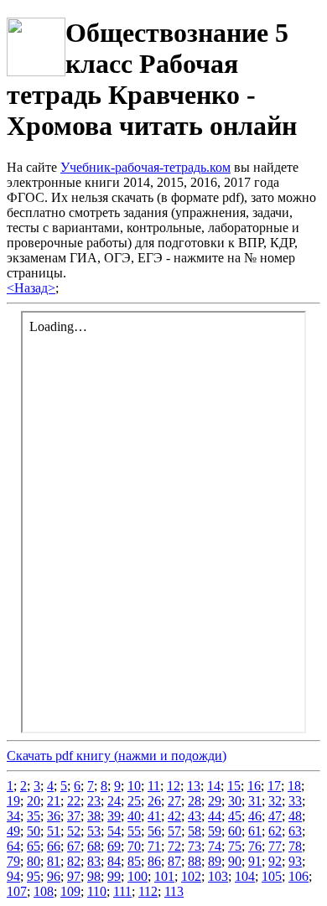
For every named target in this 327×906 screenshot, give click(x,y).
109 (70, 891)
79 (13, 861)
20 (33, 801)
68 (94, 846)
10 (134, 786)
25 (134, 801)
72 (174, 846)
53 (94, 831)
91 (255, 861)
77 (275, 846)
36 (53, 816)
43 (194, 816)
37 (73, 816)
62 (275, 831)
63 (295, 831)
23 (94, 801)
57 (174, 831)
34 (13, 816)
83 (94, 861)
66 (53, 846)
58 (194, 831)
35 (33, 816)
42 (174, 816)
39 (114, 816)
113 (174, 891)
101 (164, 876)
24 (114, 801)
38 (94, 816)
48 (295, 816)
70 (134, 846)
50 (33, 831)
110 (96, 891)
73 (194, 846)
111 (122, 891)
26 (154, 801)
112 (148, 891)
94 (13, 876)
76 (255, 846)
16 (254, 786)
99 (114, 876)
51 (53, 831)
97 (73, 876)
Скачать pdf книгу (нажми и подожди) (116, 755)
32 (275, 801)
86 (154, 861)
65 (33, 846)
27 (174, 801)
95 (33, 876)
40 (134, 816)
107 (17, 891)
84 (114, 861)
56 (154, 831)
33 (295, 801)
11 (154, 786)
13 (193, 786)
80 (33, 861)
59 (214, 831)
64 (13, 846)
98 (94, 876)
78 (295, 846)
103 (218, 876)
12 (173, 786)
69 (114, 846)
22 (73, 801)
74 (214, 846)
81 (53, 861)
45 (234, 816)
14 (214, 786)
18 (294, 786)
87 (174, 861)
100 (137, 876)
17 (274, 786)
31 (255, 801)
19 (13, 801)
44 (214, 816)
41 (154, 816)
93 (295, 861)
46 (255, 816)
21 (53, 801)
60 (234, 831)
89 (214, 861)
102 (191, 876)
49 (13, 831)
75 (234, 846)
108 (44, 891)
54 (114, 831)
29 (214, 801)
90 (234, 861)
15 (234, 786)
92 (275, 861)
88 (194, 861)
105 (272, 876)
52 (73, 831)
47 (275, 816)
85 (134, 861)
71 (154, 846)
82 (73, 861)
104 (245, 876)
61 (255, 831)
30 (234, 801)
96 (53, 876)
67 (73, 846)
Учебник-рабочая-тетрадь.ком (145, 167)
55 (134, 831)
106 (298, 876)
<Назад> (31, 288)
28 (194, 801)
